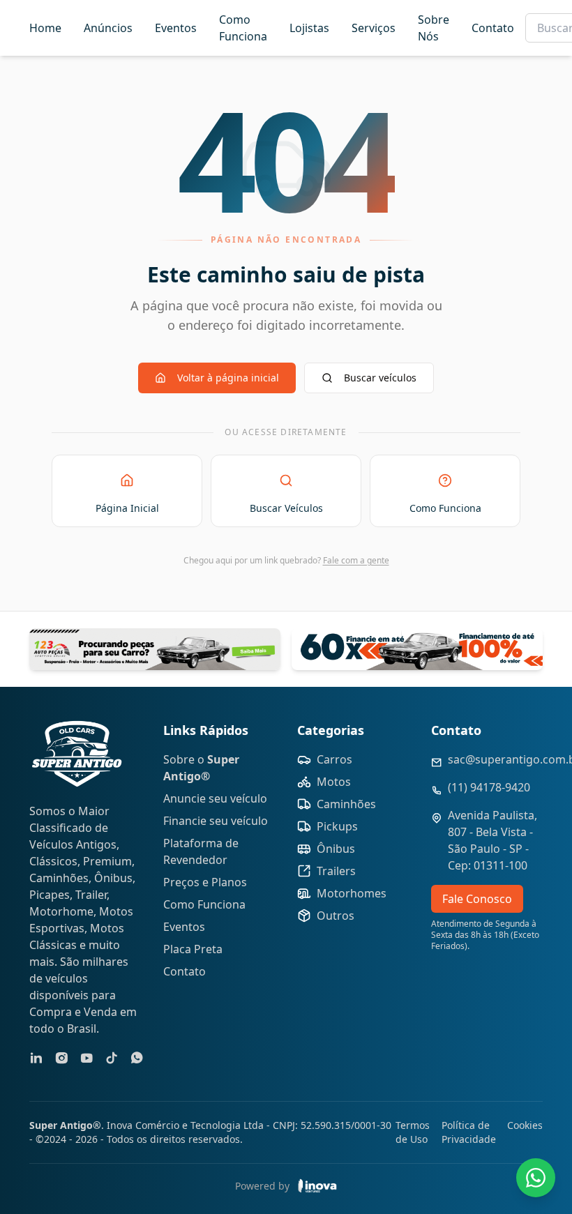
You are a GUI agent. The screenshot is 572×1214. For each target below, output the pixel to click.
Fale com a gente (356, 560)
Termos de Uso (413, 1132)
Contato (493, 28)
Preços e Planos (205, 882)
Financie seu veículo (215, 820)
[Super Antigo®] (77, 753)
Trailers (336, 871)
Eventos (176, 28)
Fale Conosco (477, 898)
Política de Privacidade (469, 1132)
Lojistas (309, 28)
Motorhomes (351, 893)
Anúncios (108, 28)
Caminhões (346, 804)
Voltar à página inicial (228, 377)
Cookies (525, 1125)
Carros (334, 759)
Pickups (337, 826)
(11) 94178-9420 (489, 787)
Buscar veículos (380, 377)
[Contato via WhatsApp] (535, 1177)
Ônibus (336, 848)
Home (45, 28)
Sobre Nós (433, 28)
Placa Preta (193, 949)
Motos (334, 781)
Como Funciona (243, 28)
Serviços (374, 28)
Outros (335, 915)
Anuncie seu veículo (215, 798)
